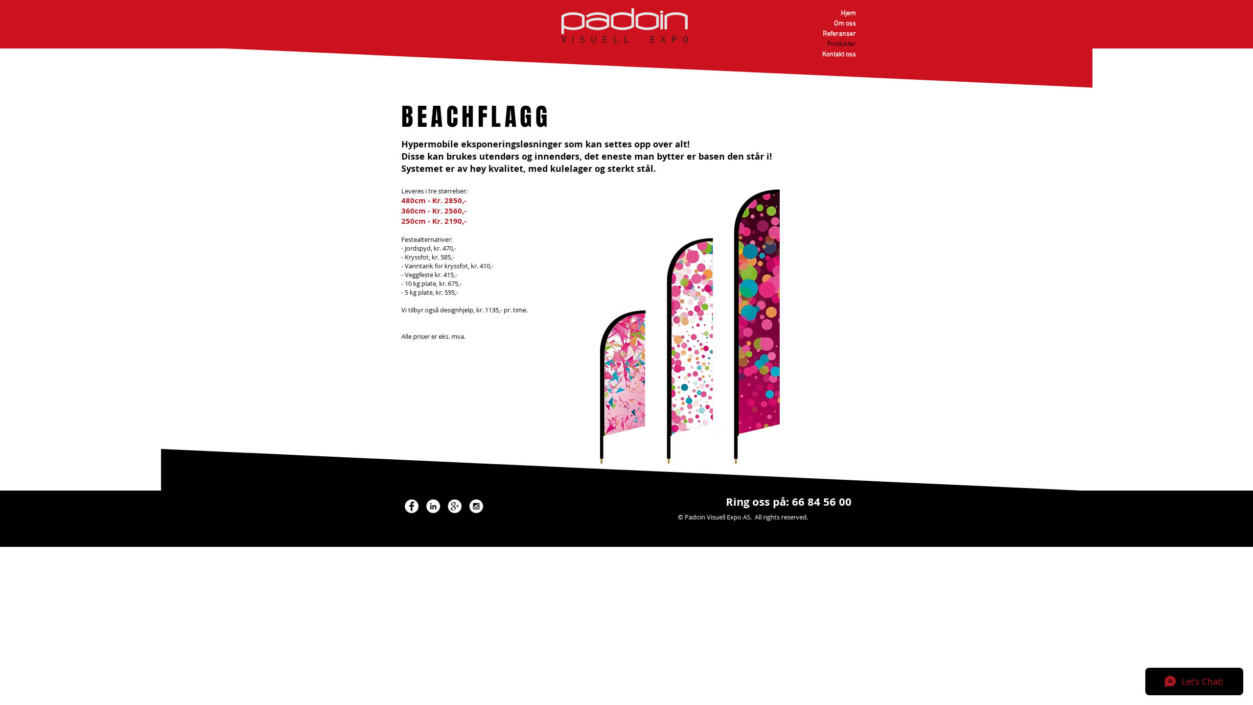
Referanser (839, 34)
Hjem (848, 13)
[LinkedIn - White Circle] (433, 506)
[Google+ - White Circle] (455, 506)
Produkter (841, 44)
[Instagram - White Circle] (476, 506)
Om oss (845, 24)
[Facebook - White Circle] (411, 506)
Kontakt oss (839, 54)
